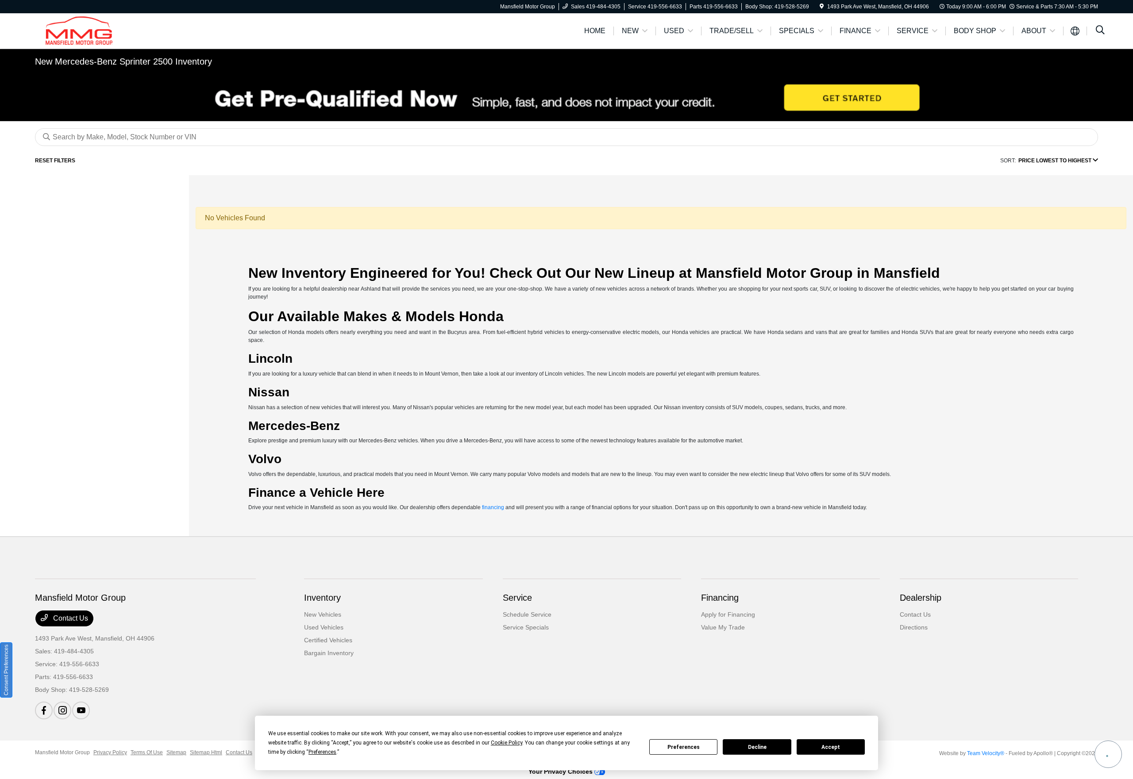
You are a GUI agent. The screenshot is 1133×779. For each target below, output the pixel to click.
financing (493, 507)
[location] (822, 7)
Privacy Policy (110, 752)
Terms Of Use (147, 752)
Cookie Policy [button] (506, 743)
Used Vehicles (323, 627)
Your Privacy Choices (561, 771)
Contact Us (69, 618)
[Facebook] (44, 710)
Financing (720, 597)
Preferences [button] (322, 752)
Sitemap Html (206, 752)
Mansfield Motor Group (62, 752)
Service (517, 597)
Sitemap (176, 752)
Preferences (683, 747)
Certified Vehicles (328, 640)
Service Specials (526, 627)
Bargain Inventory (329, 652)
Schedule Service (527, 614)
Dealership (920, 597)
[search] (1100, 31)
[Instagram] (62, 710)
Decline (757, 747)
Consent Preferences (6, 670)
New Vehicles (322, 614)
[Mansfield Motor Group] (111, 30)
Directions (914, 627)
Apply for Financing (728, 614)
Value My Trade (723, 627)
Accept (830, 747)
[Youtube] (81, 710)
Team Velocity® (985, 753)
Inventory (322, 597)
